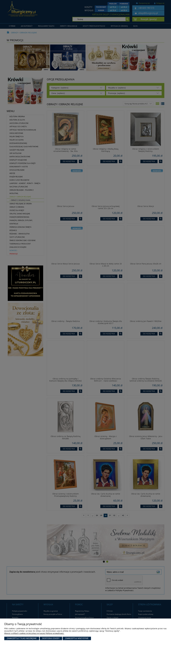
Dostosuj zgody (51, 638)
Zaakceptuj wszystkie (76, 638)
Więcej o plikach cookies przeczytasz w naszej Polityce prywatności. (34, 633)
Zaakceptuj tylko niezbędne (22, 638)
